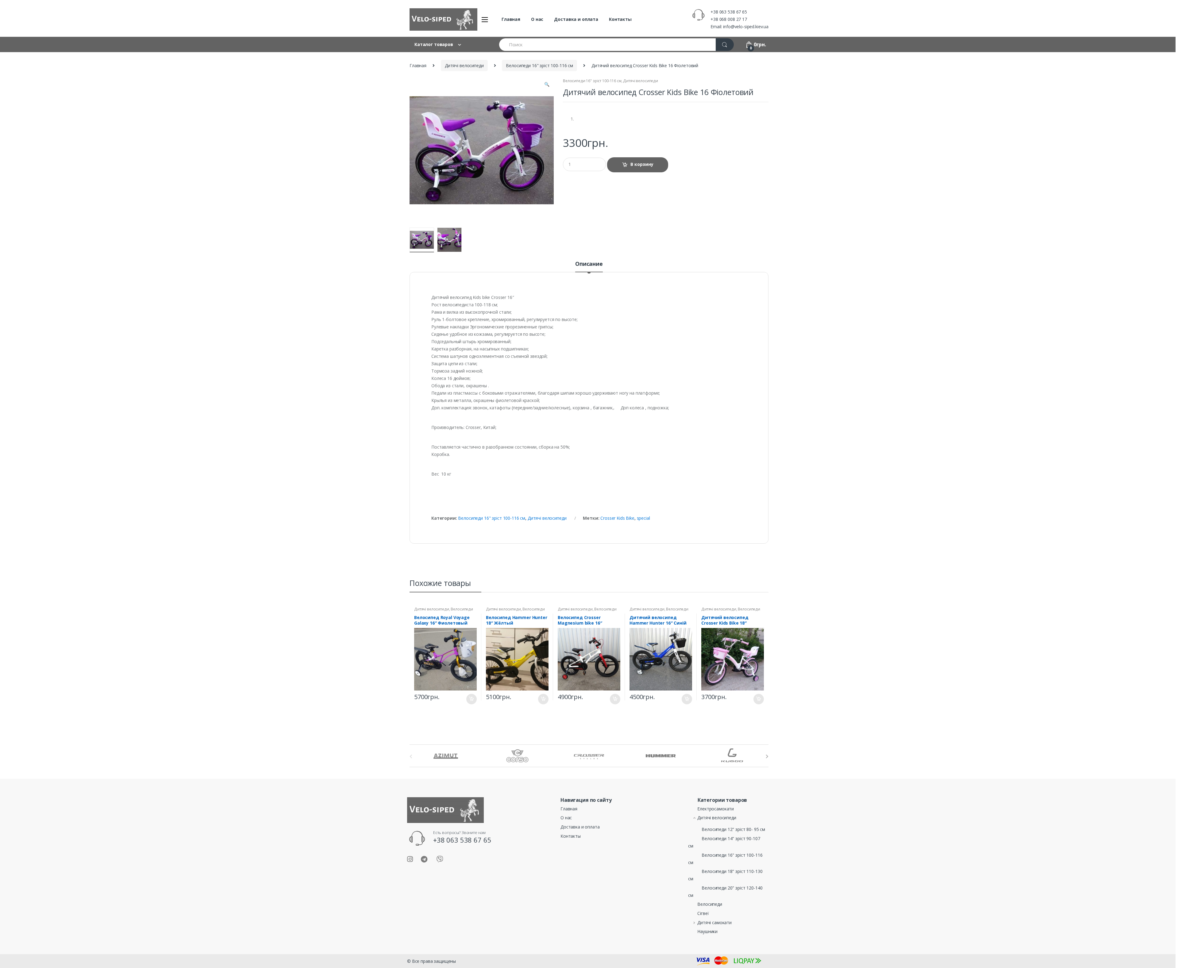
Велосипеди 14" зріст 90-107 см (724, 842)
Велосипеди (709, 904)
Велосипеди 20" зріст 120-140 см (725, 891)
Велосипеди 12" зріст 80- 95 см (733, 829)
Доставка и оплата (576, 19)
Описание (589, 264)
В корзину (641, 164)
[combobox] (607, 44)
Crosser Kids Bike (617, 518)
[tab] (589, 266)
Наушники (707, 931)
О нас (537, 19)
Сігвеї (703, 913)
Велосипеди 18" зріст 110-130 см (515, 611)
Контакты (620, 19)
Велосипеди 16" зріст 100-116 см (539, 65)
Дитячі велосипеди (464, 65)
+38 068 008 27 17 (728, 19)
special (643, 518)
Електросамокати (715, 809)
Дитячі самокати (714, 922)
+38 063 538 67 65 (728, 12)
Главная (511, 19)
